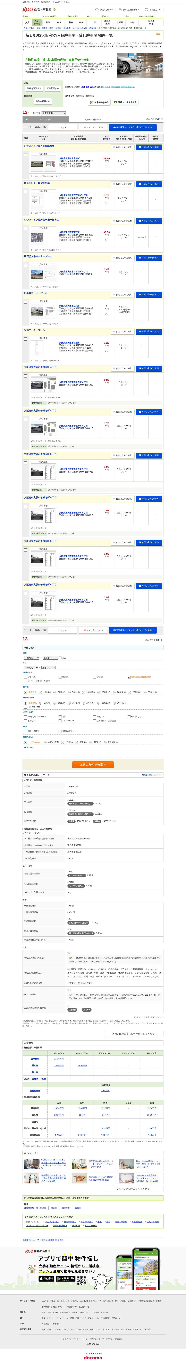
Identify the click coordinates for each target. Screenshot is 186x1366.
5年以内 (76, 692)
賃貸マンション (85, 1312)
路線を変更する (34, 88)
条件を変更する (43, 101)
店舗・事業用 (121, 1221)
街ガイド (106, 1329)
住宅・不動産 (153, 1221)
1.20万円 (59, 1135)
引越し (50, 1329)
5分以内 (62, 703)
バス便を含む (34, 707)
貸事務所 (32, 677)
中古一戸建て (87, 1221)
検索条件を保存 (101, 102)
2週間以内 (113, 742)
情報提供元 (132, 1301)
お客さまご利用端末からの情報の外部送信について (81, 1301)
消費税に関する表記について (78, 1307)
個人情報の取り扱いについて (53, 1307)
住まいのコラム (118, 1329)
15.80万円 (152, 1108)
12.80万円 (152, 1128)
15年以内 (106, 692)
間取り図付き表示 (93, 119)
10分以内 (90, 703)
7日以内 (98, 742)
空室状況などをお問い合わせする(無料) (134, 127)
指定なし (32, 692)
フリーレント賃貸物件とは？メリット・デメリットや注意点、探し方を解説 (148, 1178)
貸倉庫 (78, 1208)
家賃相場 (76, 1225)
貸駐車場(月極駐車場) (141, 677)
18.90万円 (59, 1065)
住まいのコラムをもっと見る (134, 1189)
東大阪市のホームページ (151, 775)
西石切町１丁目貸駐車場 (37, 183)
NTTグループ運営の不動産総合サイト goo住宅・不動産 (46, 2)
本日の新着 (53, 742)
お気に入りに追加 (94, 127)
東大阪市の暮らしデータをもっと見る (134, 1033)
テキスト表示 (46, 119)
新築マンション (48, 1318)
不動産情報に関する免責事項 (51, 1240)
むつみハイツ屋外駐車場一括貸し (41, 219)
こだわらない (34, 742)
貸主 (64, 658)
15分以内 (106, 703)
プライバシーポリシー (71, 1339)
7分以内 (76, 703)
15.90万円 (152, 1115)
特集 (43, 1329)
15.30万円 (59, 1059)
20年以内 (121, 692)
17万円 (105, 1115)
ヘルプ (85, 1339)
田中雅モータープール (35, 293)
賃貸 (108, 1221)
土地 (100, 1221)
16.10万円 (105, 1108)
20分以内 (121, 703)
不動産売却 (46, 1324)
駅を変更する (53, 88)
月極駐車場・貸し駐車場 (35, 1208)
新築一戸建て (70, 1221)
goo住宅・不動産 (27, 1301)
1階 (63, 716)
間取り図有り (34, 731)
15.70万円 (59, 1108)
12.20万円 (105, 1128)
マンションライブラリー (37, 1225)
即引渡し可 (136, 716)
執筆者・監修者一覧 (134, 1329)
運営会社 (118, 1339)
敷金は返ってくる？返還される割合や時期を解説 (101, 1178)
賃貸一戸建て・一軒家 (68, 1312)
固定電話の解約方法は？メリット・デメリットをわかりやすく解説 (101, 1164)
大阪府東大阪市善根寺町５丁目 (40, 454)
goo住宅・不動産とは (50, 1301)
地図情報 (147, 1329)
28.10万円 (59, 1115)
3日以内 (83, 742)
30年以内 (152, 692)
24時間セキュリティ (37, 716)
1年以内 (47, 692)
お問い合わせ (95, 1339)
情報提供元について (31, 1240)
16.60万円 (82, 1108)
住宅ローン (116, 1318)
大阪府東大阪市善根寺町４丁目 (40, 367)
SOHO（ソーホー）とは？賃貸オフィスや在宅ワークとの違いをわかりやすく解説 (53, 1164)
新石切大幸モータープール (38, 256)
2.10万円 (152, 1135)
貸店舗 (65, 677)
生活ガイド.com (157, 1017)
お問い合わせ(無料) (150, 147)
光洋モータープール (34, 330)
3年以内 (62, 692)
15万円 (82, 1115)
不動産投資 (137, 1221)
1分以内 (47, 703)
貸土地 (100, 677)
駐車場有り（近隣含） (107, 720)
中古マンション (52, 1221)
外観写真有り (68, 731)
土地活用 (56, 1324)
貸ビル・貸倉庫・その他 (39, 681)
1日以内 (69, 742)
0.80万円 (82, 1135)
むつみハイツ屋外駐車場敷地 (39, 146)
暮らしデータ (91, 1225)
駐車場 (96, 1312)
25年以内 (137, 692)
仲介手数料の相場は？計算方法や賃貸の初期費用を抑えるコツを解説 (53, 1178)
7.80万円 (105, 1090)
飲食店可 (32, 720)
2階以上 (100, 716)
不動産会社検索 (60, 1225)
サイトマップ (107, 1339)
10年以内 (90, 692)
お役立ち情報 (25, 1329)
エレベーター (68, 720)
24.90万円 (82, 1065)
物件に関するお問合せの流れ (114, 1301)
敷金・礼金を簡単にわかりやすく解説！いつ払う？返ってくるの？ (148, 1164)
